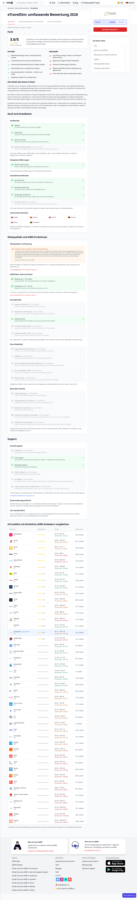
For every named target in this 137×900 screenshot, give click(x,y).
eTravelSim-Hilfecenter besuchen (21, 496)
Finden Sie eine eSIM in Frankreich (25, 868)
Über (57, 865)
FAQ (57, 872)
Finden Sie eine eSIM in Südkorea (24, 876)
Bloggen (58, 868)
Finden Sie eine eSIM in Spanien (24, 879)
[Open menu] (4, 3)
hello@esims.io (62, 885)
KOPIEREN (121, 22)
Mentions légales (88, 868)
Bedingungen (87, 865)
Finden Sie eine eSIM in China (23, 883)
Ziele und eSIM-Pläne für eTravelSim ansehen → (23, 295)
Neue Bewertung (129, 895)
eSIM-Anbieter (17, 865)
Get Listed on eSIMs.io (65, 888)
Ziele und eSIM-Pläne (54, 22)
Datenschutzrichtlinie (90, 861)
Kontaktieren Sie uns (92, 850)
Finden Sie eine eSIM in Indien (23, 890)
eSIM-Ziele (16, 861)
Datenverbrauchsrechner (65, 861)
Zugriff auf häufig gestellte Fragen (41, 851)
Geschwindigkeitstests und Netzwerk (30, 22)
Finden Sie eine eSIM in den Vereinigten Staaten (30, 872)
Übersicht (11, 22)
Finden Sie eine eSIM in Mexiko (23, 886)
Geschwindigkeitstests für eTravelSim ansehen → (23, 270)
